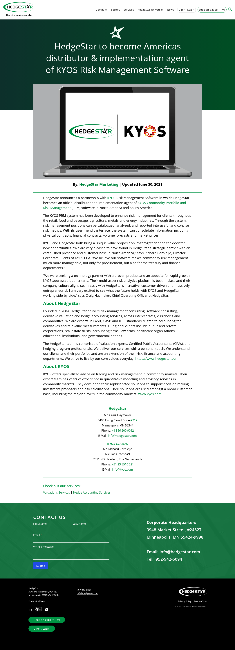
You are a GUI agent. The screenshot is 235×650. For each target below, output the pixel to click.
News (170, 9)
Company (101, 9)
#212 (134, 420)
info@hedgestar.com (122, 436)
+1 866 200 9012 (123, 430)
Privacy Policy (184, 601)
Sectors (115, 9)
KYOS (111, 198)
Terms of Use (200, 601)
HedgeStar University (150, 9)
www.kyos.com (150, 394)
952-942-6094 (169, 559)
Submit (40, 565)
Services (129, 9)
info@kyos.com (122, 469)
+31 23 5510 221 (123, 464)
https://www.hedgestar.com (156, 358)
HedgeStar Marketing (98, 184)
